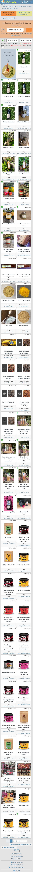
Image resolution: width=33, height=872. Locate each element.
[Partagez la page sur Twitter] (15, 850)
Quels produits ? (11, 847)
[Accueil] (9, 2)
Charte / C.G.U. (17, 859)
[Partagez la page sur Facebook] (18, 850)
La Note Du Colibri (8, 204)
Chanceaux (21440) (26, 43)
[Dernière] (25, 841)
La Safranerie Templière (23, 255)
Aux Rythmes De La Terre (24, 128)
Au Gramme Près (8, 306)
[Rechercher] (29, 30)
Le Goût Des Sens (24, 357)
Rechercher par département (25, 13)
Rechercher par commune (9, 13)
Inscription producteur (17, 867)
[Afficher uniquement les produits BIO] (2, 40)
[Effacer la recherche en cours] (3, 30)
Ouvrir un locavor (17, 865)
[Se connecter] (22, 1)
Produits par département (20, 844)
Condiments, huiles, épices (19, 45)
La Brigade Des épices (8, 543)
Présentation (17, 853)
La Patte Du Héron (24, 437)
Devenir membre (17, 862)
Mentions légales (17, 856)
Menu (29, 2)
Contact (17, 871)
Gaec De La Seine (24, 73)
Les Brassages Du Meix (24, 518)
